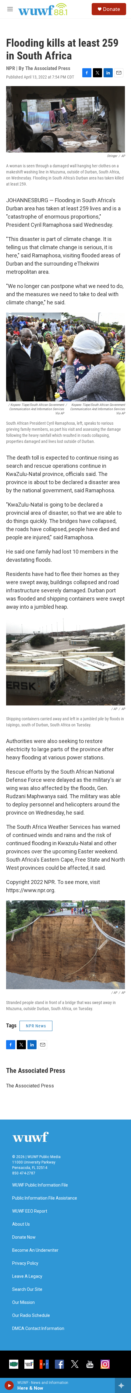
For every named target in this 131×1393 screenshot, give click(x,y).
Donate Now (24, 1237)
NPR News (36, 1025)
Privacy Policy (25, 1263)
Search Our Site (27, 1289)
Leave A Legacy (27, 1276)
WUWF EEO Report (29, 1211)
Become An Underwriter (35, 1250)
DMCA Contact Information (38, 1328)
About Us (21, 1224)
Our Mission (23, 1302)
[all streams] (123, 1385)
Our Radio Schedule (31, 1315)
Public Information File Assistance (44, 1198)
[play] (9, 1385)
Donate (111, 9)
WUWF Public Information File (40, 1185)
